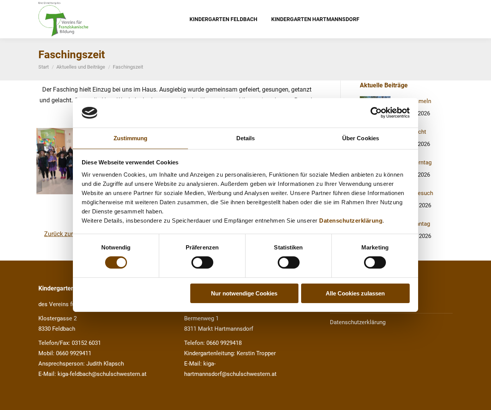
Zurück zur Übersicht (72, 234)
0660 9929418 (224, 342)
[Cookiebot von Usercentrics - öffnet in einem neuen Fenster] (376, 112)
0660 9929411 (73, 353)
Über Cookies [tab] (360, 138)
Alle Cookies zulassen (355, 293)
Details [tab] (245, 138)
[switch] (202, 262)
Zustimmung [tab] (131, 138)
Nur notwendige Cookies (244, 293)
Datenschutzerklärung (350, 220)
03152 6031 (86, 342)
